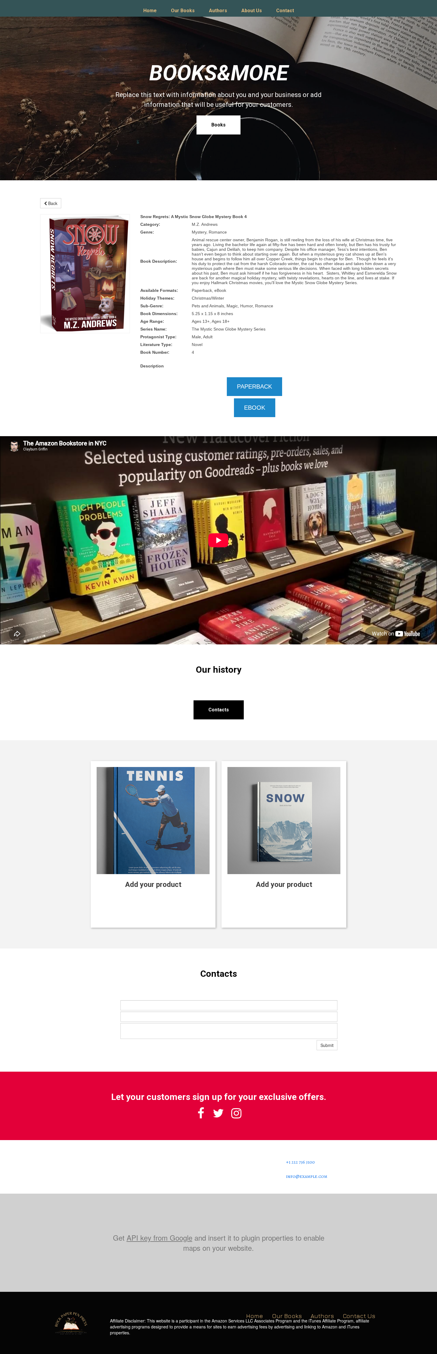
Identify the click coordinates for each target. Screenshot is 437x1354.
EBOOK (254, 407)
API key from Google (159, 1237)
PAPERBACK (254, 386)
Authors (218, 10)
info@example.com (306, 1176)
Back (52, 203)
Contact (285, 10)
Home (150, 10)
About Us (251, 10)
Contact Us (359, 1315)
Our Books (183, 10)
